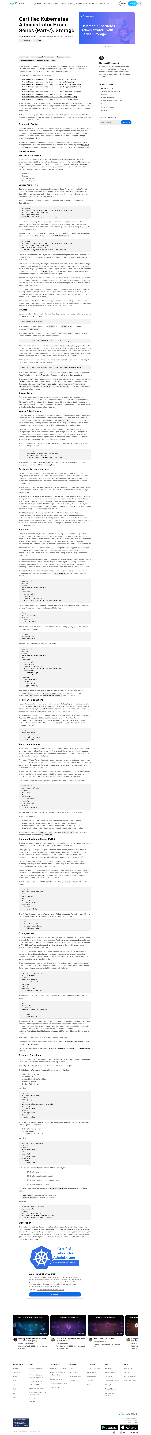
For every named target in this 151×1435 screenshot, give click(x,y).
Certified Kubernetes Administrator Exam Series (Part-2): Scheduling (48, 82)
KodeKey (22, 1348)
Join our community (93, 1368)
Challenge (63, 3)
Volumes (104, 94)
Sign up (132, 3)
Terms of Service (110, 1389)
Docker (15, 1377)
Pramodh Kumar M (62, 1344)
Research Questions (108, 107)
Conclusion (104, 110)
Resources (104, 3)
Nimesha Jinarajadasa (26, 1344)
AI (37, 1346)
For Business (93, 3)
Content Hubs (73, 1381)
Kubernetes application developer (42, 57)
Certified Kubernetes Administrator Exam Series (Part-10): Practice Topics (50, 99)
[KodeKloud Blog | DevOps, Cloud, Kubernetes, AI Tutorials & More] (18, 3)
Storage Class (105, 104)
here (33, 525)
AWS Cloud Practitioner (36, 1388)
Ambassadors (91, 1377)
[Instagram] (118, 1432)
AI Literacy (43, 1346)
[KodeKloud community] (137, 1432)
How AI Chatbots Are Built (104, 1339)
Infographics (73, 1372)
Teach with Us (91, 1372)
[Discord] (131, 1432)
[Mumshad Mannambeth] (101, 58)
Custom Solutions (56, 1379)
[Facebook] (114, 1432)
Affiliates (90, 1385)
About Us (108, 1368)
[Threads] (127, 1432)
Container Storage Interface (110, 91)
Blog (71, 1368)
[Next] (137, 1325)
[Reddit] (134, 1432)
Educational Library (75, 1377)
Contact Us (128, 1368)
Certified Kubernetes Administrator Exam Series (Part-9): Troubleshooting (49, 97)
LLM (95, 1346)
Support (127, 1372)
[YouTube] (124, 1432)
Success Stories (110, 1372)
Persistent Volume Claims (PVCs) (112, 101)
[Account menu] (140, 3)
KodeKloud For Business (58, 1368)
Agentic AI (81, 1346)
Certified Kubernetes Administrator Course (34, 61)
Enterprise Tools (55, 1387)
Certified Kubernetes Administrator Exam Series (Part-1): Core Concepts (49, 79)
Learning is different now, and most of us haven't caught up (32, 1340)
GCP (14, 1393)
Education (90, 1381)
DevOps (15, 1368)
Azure (14, 1397)
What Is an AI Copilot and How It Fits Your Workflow (70, 1340)
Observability (136, 1348)
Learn (46, 3)
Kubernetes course (63, 57)
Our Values (108, 1377)
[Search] (117, 3)
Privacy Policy (109, 1385)
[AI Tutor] (37, 3)
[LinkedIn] (121, 1432)
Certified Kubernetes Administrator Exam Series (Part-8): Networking (48, 94)
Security (64, 66)
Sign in (123, 3)
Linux (14, 1381)
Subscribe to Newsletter (107, 117)
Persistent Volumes (107, 98)
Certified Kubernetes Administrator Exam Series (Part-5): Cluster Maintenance (51, 92)
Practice (54, 3)
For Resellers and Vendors (58, 1383)
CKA (53, 61)
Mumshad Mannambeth (29, 36)
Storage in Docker (107, 88)
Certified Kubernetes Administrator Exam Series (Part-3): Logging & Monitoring (51, 84)
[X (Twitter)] (111, 1432)
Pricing (72, 3)
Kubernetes (24, 57)
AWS (14, 1389)
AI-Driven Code (62, 1348)
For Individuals (82, 3)
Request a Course (130, 1381)
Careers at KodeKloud (112, 1381)
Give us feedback (130, 1377)
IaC (14, 1385)
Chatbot (117, 1344)
